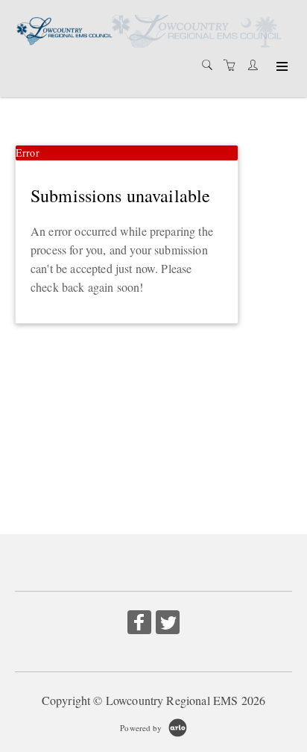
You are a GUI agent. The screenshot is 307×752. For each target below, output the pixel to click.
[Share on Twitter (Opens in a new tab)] (168, 624)
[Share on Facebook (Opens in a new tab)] (139, 624)
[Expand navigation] (280, 67)
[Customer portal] (256, 64)
